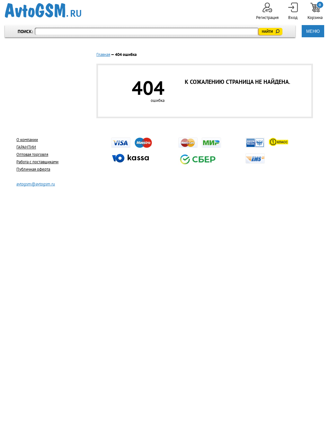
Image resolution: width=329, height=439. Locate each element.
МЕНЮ (313, 31)
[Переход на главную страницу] (43, 10)
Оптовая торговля (32, 154)
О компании (27, 139)
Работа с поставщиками (37, 162)
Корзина (315, 11)
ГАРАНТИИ (26, 147)
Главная (103, 54)
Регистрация (267, 17)
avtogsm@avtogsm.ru (35, 184)
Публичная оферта (33, 169)
